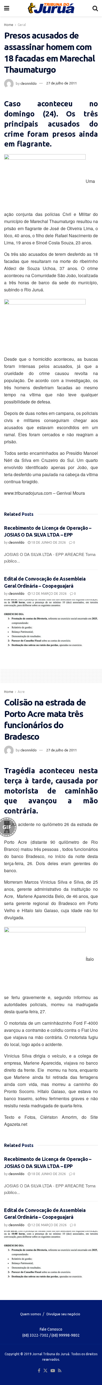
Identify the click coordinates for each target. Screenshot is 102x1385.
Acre (21, 691)
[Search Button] (95, 8)
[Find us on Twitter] (45, 1371)
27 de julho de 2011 (61, 83)
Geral (22, 25)
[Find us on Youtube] (53, 1371)
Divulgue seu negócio (63, 1314)
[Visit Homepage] (50, 8)
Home (8, 25)
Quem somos (30, 1314)
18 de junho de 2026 (48, 542)
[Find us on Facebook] (39, 1371)
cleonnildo (28, 83)
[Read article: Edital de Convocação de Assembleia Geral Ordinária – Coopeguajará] (51, 623)
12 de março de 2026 (48, 593)
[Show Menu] (6, 8)
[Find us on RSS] (59, 1371)
